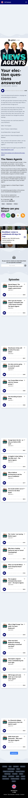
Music (18, 769)
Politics (15, 204)
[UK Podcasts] (14, 786)
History (4, 776)
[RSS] (22, 215)
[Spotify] (8, 215)
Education (16, 766)
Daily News (9, 204)
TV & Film (15, 773)
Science (23, 778)
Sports (13, 781)
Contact (22, 794)
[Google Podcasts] (17, 215)
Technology (7, 773)
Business (23, 766)
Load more (14, 753)
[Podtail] (13, 215)
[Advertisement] (14, 18)
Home (5, 794)
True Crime (11, 776)
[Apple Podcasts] (3, 215)
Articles (17, 794)
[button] (26, 2)
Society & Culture (20, 771)
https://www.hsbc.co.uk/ (7, 149)
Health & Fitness (15, 778)
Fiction (21, 773)
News (3, 204)
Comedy (5, 766)
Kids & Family (11, 769)
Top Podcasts (11, 794)
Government (6, 778)
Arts (10, 766)
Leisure (23, 776)
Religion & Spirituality (8, 771)
